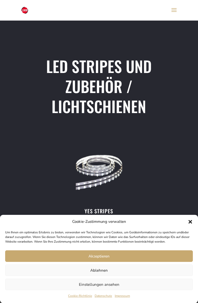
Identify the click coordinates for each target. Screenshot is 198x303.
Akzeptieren (99, 256)
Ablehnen (99, 270)
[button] (190, 221)
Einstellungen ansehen (99, 284)
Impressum (122, 296)
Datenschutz (103, 296)
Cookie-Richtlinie (80, 296)
